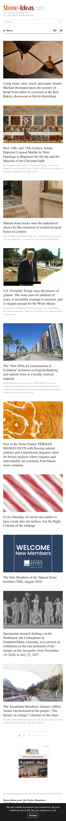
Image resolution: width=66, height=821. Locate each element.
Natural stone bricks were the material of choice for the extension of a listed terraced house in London (32, 227)
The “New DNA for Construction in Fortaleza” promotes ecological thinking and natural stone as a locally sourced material (30, 372)
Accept (33, 815)
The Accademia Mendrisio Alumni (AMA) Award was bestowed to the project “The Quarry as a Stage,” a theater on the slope (32, 710)
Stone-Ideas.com (23, 8)
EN (54, 30)
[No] (62, 812)
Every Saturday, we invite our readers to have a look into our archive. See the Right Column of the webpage (32, 521)
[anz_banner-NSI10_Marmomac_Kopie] (33, 763)
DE (61, 30)
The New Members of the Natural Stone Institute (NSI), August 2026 (30, 579)
